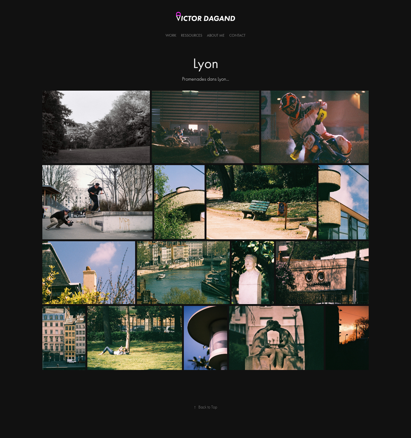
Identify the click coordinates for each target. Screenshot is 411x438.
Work (171, 35)
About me (216, 35)
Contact (237, 35)
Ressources (191, 35)
